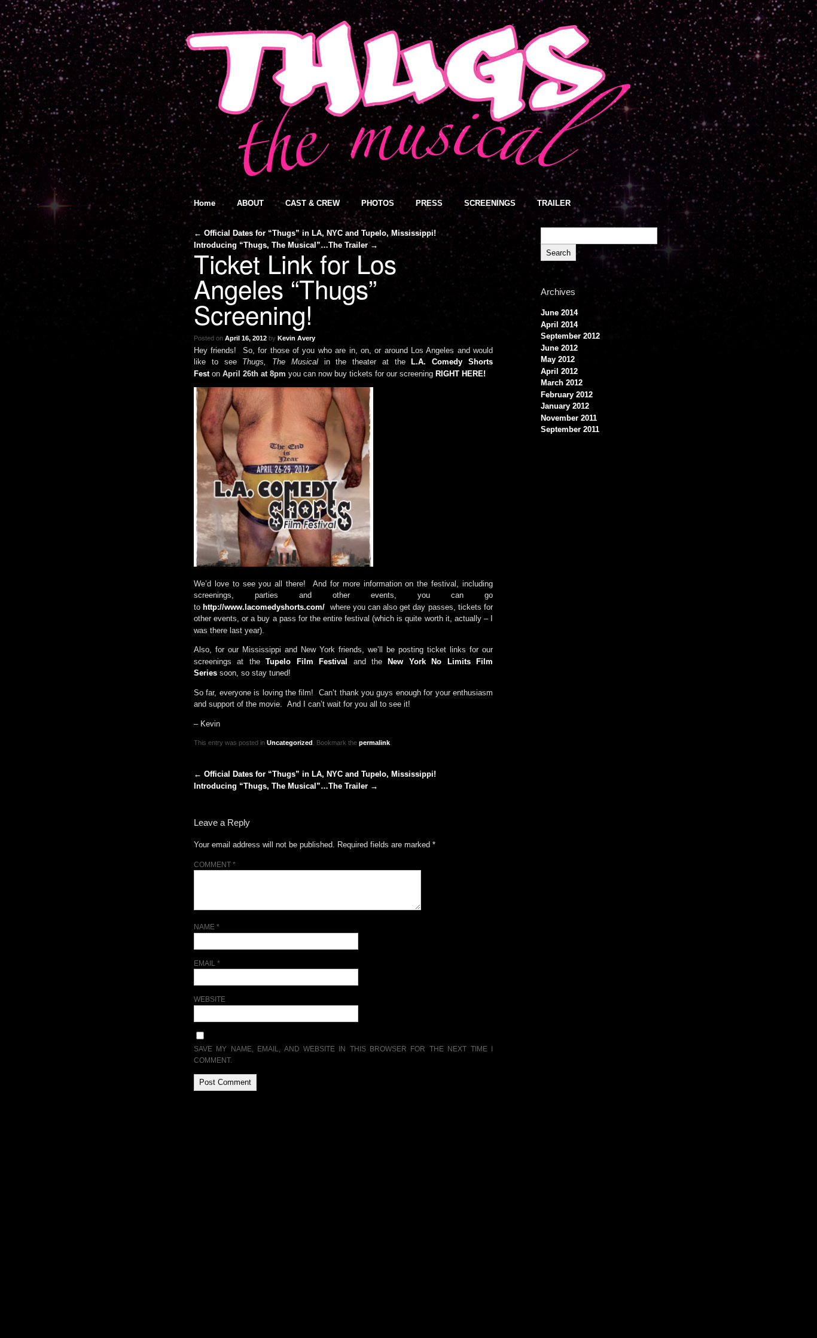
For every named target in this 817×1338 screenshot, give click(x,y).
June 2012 (559, 347)
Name (207, 926)
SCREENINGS (490, 203)
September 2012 (570, 336)
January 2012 (565, 406)
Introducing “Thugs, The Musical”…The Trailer (286, 245)
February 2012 (567, 394)
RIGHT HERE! (460, 373)
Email (207, 963)
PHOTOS (377, 203)
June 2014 (559, 312)
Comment (215, 864)
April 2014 (559, 324)
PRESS (429, 203)
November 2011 (569, 417)
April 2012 (559, 371)
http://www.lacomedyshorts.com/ (264, 607)
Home (204, 203)
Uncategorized (290, 742)
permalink (374, 742)
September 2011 (570, 429)
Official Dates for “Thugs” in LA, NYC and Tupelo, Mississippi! (315, 233)
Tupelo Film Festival (306, 661)
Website (209, 999)
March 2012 (562, 382)
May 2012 (558, 359)
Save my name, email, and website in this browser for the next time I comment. (343, 1055)
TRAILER (554, 203)
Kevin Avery (296, 338)
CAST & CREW (312, 203)
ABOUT (250, 203)
